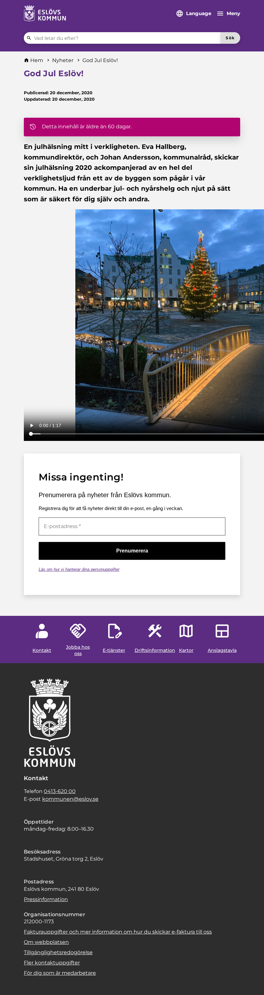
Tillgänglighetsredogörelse (58, 952)
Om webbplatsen (46, 942)
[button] (13, 982)
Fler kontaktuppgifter (52, 963)
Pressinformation (46, 899)
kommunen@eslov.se (70, 799)
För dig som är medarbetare (60, 973)
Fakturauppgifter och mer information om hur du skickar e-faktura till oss (118, 932)
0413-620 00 (60, 791)
